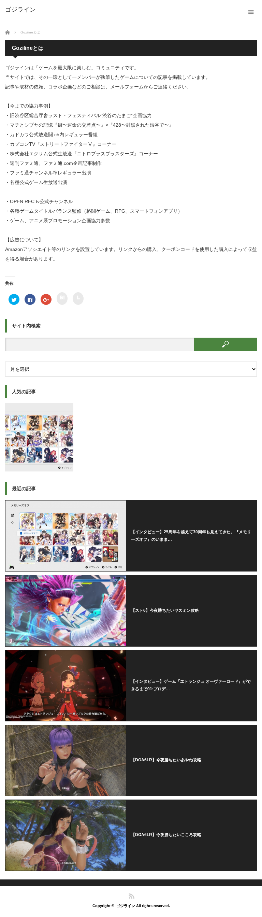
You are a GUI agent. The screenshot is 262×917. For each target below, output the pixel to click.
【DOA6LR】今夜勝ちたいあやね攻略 (166, 760)
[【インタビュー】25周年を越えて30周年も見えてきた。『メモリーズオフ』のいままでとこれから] (39, 437)
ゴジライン (125, 906)
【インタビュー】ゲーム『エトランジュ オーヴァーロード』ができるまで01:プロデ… (191, 685)
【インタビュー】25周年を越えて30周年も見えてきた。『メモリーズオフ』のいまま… (191, 536)
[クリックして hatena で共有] (62, 298)
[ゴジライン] (20, 9)
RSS (131, 895)
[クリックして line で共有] (78, 298)
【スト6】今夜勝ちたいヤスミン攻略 (165, 610)
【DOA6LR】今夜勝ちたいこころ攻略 (166, 834)
